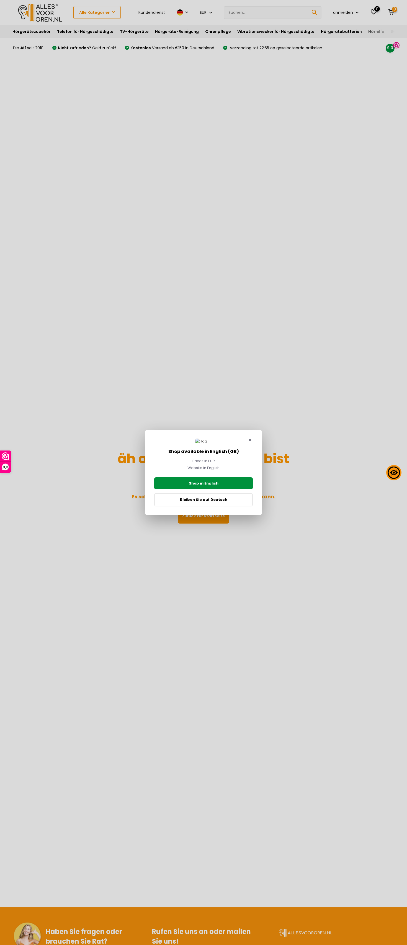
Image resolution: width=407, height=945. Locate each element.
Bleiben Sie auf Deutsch (203, 499)
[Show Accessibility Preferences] (393, 472)
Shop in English (203, 483)
